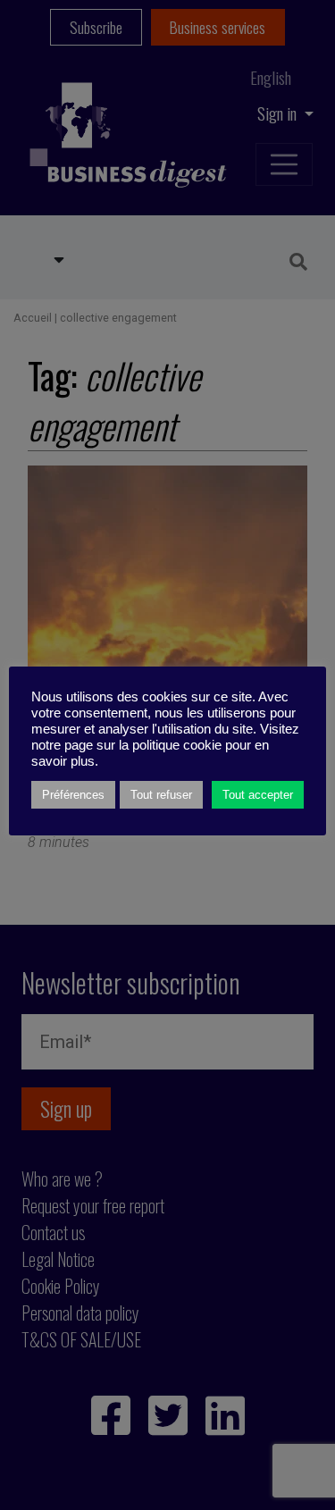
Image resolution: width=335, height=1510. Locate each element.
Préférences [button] (73, 794)
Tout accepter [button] (257, 794)
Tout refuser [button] (161, 794)
